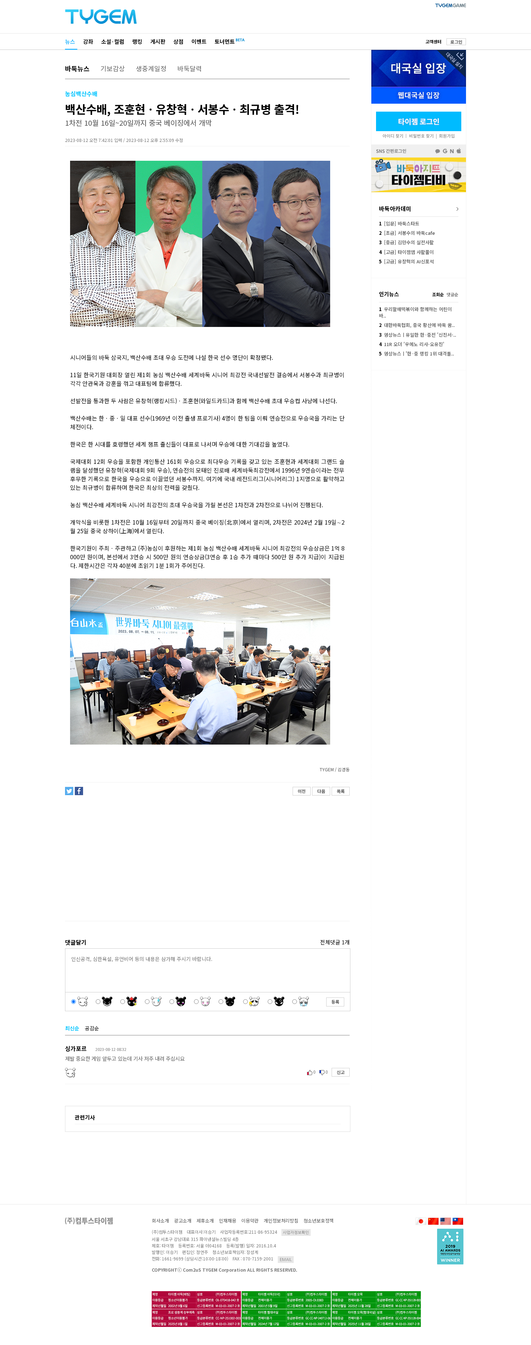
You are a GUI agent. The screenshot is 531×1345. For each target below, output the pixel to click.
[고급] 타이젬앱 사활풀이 (406, 252)
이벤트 (199, 41)
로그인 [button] (456, 42)
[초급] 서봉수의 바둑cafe (407, 232)
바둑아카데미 (395, 208)
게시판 (157, 41)
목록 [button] (341, 791)
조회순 (438, 294)
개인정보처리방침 (281, 1220)
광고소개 (182, 1220)
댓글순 (452, 294)
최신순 (72, 1028)
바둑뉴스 (77, 68)
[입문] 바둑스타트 (399, 223)
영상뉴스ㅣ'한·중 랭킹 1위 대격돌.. (416, 353)
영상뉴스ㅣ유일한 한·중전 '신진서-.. (417, 334)
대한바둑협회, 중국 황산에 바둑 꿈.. (417, 325)
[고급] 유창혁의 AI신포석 (406, 261)
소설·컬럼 (112, 41)
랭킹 (137, 41)
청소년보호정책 (318, 1220)
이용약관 (250, 1220)
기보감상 (112, 68)
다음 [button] (321, 791)
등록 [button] (335, 1002)
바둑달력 (189, 68)
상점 (178, 41)
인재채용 (227, 1220)
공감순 (92, 1028)
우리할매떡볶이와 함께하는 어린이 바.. (415, 312)
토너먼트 (225, 41)
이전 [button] (302, 791)
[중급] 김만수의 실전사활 (406, 242)
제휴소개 (205, 1220)
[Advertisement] (206, 858)
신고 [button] (341, 1072)
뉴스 (70, 41)
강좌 (88, 41)
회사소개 (160, 1220)
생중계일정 (151, 68)
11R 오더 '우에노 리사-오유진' (411, 344)
